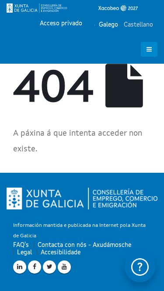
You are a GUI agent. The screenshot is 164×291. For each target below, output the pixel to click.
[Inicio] (72, 8)
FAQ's (21, 245)
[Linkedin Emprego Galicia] (19, 267)
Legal (24, 253)
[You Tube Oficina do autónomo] (64, 267)
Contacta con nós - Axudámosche (84, 245)
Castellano (137, 25)
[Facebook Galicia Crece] (34, 267)
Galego (107, 25)
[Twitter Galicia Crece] (49, 267)
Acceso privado (61, 24)
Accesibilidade (60, 253)
